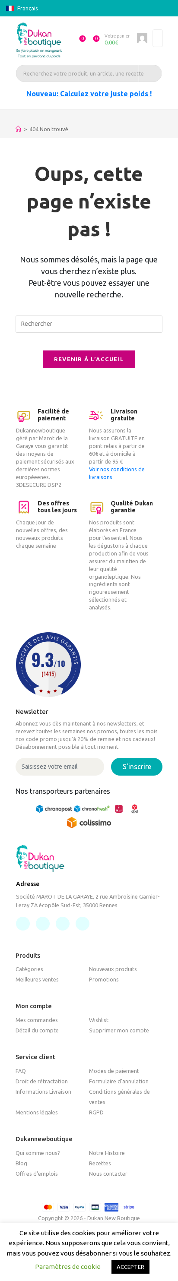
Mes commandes (37, 1020)
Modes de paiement (114, 1071)
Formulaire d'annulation (119, 1081)
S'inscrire (137, 766)
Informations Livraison (43, 1092)
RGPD (96, 1112)
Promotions (104, 979)
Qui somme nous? (38, 1153)
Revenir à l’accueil (89, 359)
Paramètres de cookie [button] (68, 1266)
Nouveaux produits (113, 969)
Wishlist (98, 1020)
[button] (79, 40)
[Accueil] (18, 129)
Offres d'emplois (37, 1174)
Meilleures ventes (37, 979)
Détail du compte (37, 1030)
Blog (21, 1163)
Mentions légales (37, 1112)
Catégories (29, 969)
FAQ (21, 1071)
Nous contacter (108, 1174)
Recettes (100, 1163)
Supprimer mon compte (119, 1030)
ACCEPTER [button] (130, 1267)
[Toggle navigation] (158, 38)
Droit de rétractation (42, 1081)
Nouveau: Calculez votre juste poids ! (89, 94)
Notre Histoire (107, 1153)
